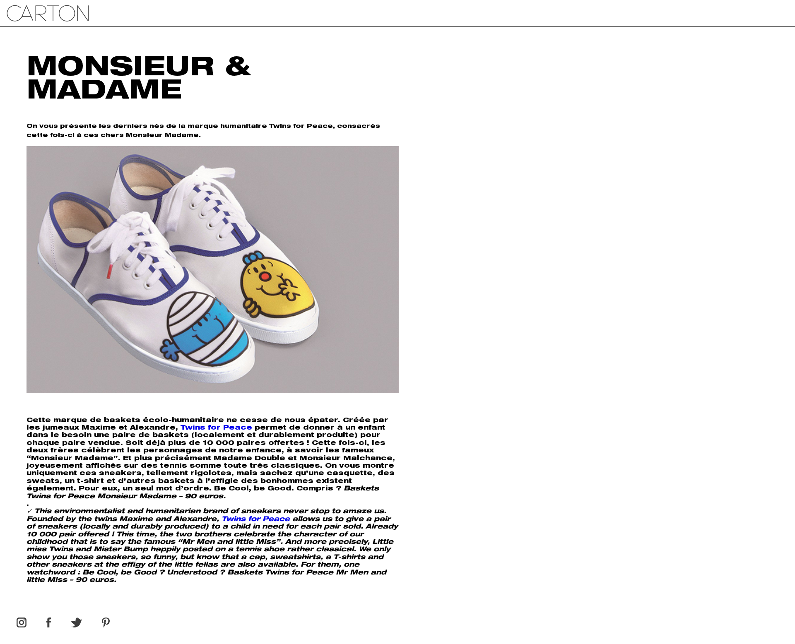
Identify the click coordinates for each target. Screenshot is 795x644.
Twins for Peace (216, 428)
